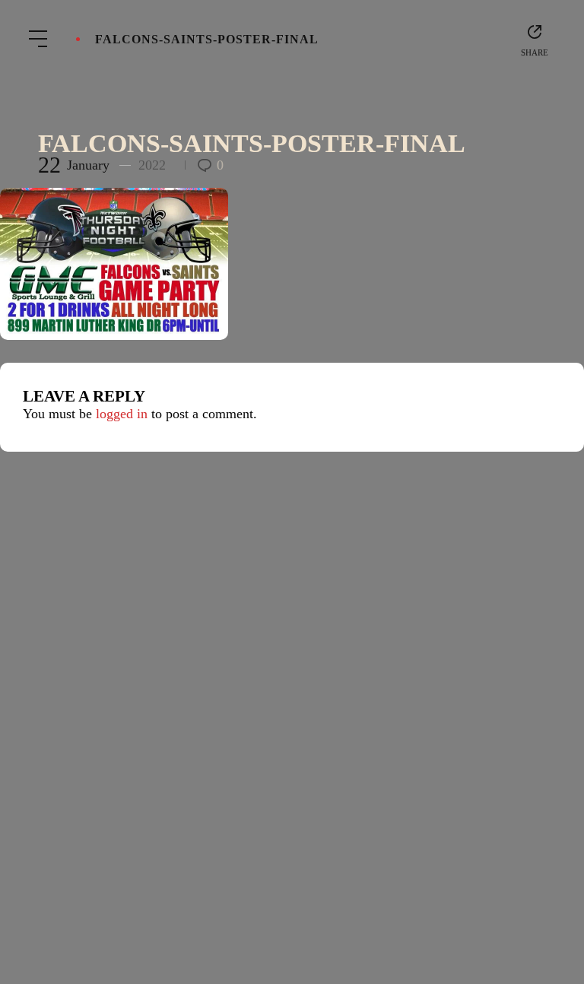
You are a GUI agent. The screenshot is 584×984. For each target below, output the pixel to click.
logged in (122, 413)
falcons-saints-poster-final (251, 143)
